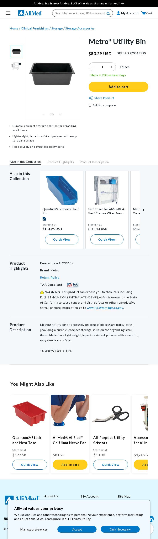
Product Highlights (60, 162)
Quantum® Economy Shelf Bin (61, 211)
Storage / (58, 28)
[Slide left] (43, 114)
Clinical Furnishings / (36, 28)
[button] (8, 13)
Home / (15, 28)
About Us (51, 496)
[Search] (108, 13)
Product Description (94, 162)
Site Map (124, 496)
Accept (77, 529)
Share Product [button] (104, 98)
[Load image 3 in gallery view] (16, 51)
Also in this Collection (25, 161)
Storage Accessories (79, 28)
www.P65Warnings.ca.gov (105, 307)
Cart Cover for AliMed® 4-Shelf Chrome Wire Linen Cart (106, 211)
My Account (89, 496)
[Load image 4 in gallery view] (16, 66)
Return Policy (49, 277)
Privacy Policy (80, 518)
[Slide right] (60, 114)
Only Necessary (120, 529)
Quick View (62, 239)
